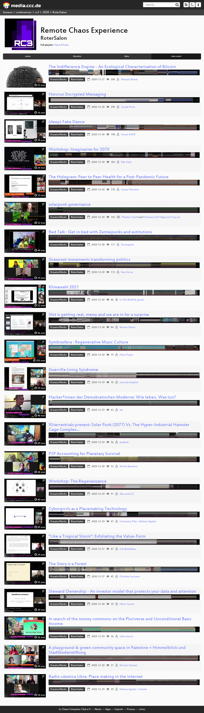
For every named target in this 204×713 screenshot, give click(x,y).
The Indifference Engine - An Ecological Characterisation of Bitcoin (112, 67)
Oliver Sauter (127, 604)
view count (176, 56)
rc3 (37, 12)
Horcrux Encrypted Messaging (77, 94)
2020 (46, 12)
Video (57, 45)
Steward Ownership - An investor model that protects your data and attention (122, 591)
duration (77, 56)
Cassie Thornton (130, 189)
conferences (23, 12)
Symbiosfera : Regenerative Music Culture (88, 342)
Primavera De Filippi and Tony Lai (161, 217)
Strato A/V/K (128, 134)
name (27, 56)
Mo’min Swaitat (128, 665)
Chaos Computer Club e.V (76, 709)
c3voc (142, 709)
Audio (65, 45)
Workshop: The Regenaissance (78, 481)
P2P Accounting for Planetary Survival (84, 454)
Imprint (119, 709)
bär (121, 410)
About (97, 709)
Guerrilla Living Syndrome (73, 370)
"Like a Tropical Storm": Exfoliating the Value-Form (97, 536)
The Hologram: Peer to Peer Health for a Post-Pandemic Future (109, 177)
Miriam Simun (127, 327)
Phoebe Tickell (130, 217)
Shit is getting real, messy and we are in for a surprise (99, 314)
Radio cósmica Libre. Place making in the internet (96, 676)
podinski (124, 442)
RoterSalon (77, 79)
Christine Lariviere (130, 576)
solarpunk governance (70, 204)
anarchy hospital (129, 382)
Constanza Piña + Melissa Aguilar (138, 521)
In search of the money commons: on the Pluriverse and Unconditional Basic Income (120, 622)
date (127, 56)
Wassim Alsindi (129, 79)
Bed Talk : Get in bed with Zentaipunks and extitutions (100, 232)
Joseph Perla (128, 107)
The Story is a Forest (67, 564)
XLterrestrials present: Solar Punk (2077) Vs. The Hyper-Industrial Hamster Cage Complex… (119, 427)
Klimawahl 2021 (64, 287)
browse (7, 12)
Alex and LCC (127, 494)
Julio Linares (126, 636)
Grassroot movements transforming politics (89, 259)
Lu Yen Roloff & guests (132, 300)
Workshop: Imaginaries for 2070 (79, 149)
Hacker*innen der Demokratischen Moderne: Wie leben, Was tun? (112, 397)
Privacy (131, 709)
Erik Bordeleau (128, 549)
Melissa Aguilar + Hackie (133, 689)
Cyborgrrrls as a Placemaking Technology (88, 509)
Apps (108, 709)
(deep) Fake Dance (67, 122)
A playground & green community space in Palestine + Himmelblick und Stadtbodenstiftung (117, 650)
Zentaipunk (127, 244)
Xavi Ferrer (127, 272)
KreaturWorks (58, 79)
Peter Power (126, 355)
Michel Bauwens (128, 466)
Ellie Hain (126, 162)
